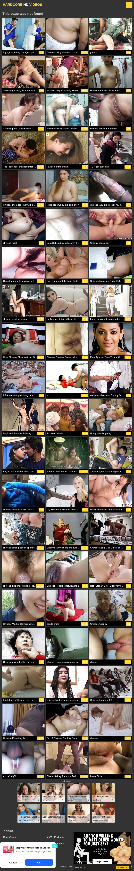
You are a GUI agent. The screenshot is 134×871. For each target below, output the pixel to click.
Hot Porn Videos (55, 843)
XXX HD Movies (56, 837)
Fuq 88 (50, 849)
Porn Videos (9, 837)
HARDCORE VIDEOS (22, 4)
